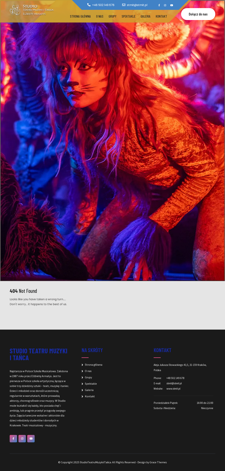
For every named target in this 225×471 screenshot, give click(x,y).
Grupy (112, 16)
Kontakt (161, 16)
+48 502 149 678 (103, 5)
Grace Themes (158, 462)
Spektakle (128, 16)
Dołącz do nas (198, 14)
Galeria (145, 16)
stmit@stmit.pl (137, 5)
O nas (99, 16)
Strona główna (80, 16)
